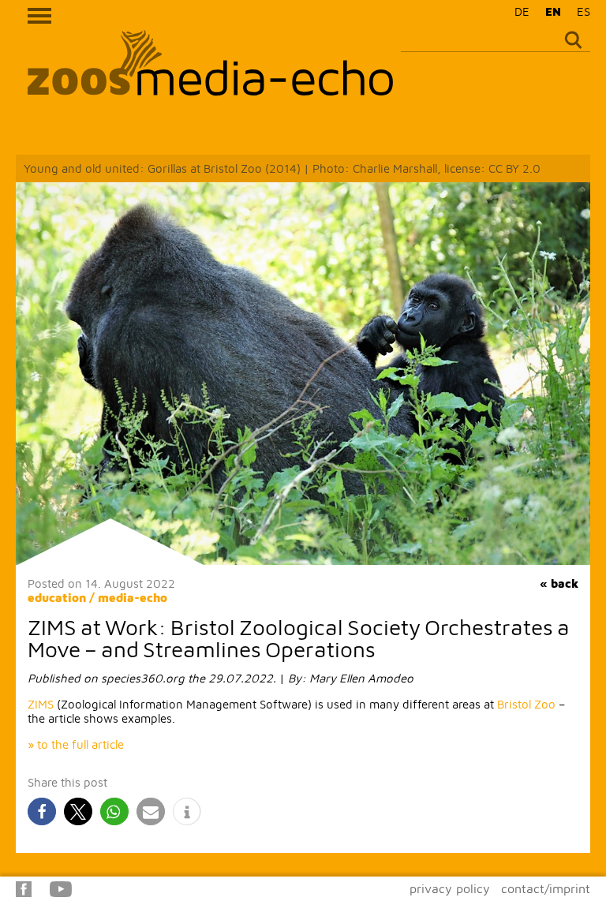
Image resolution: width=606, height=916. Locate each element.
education (57, 597)
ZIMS (41, 704)
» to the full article (76, 744)
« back (559, 583)
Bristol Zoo (526, 704)
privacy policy (450, 888)
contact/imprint (545, 888)
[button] (42, 811)
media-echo (132, 597)
